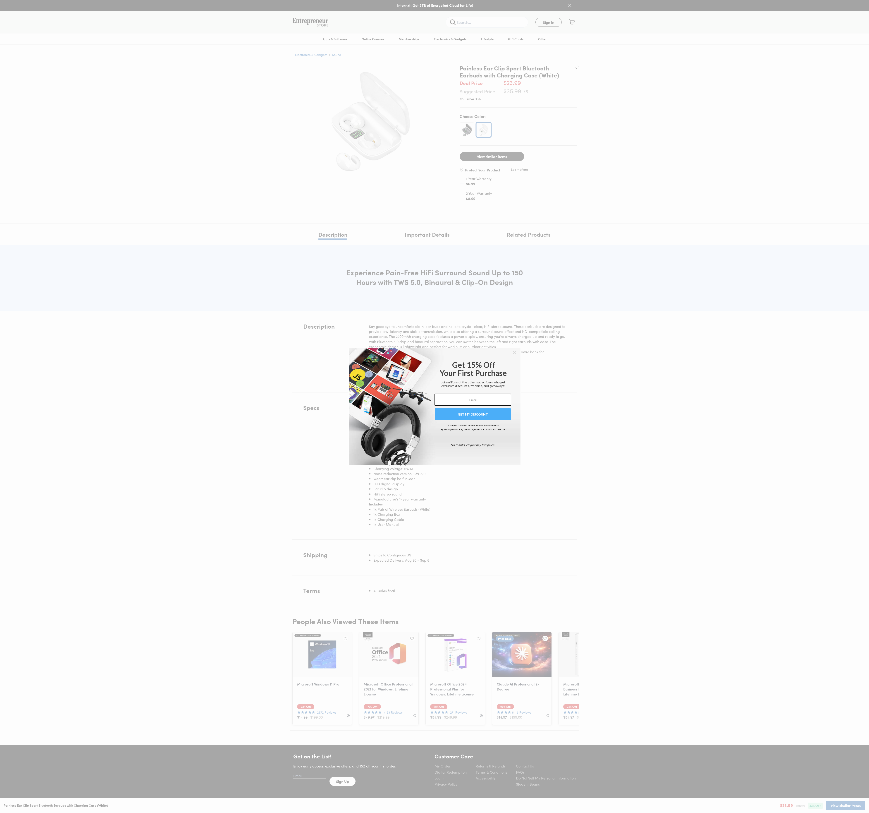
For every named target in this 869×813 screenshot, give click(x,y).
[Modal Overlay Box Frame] (435, 406)
